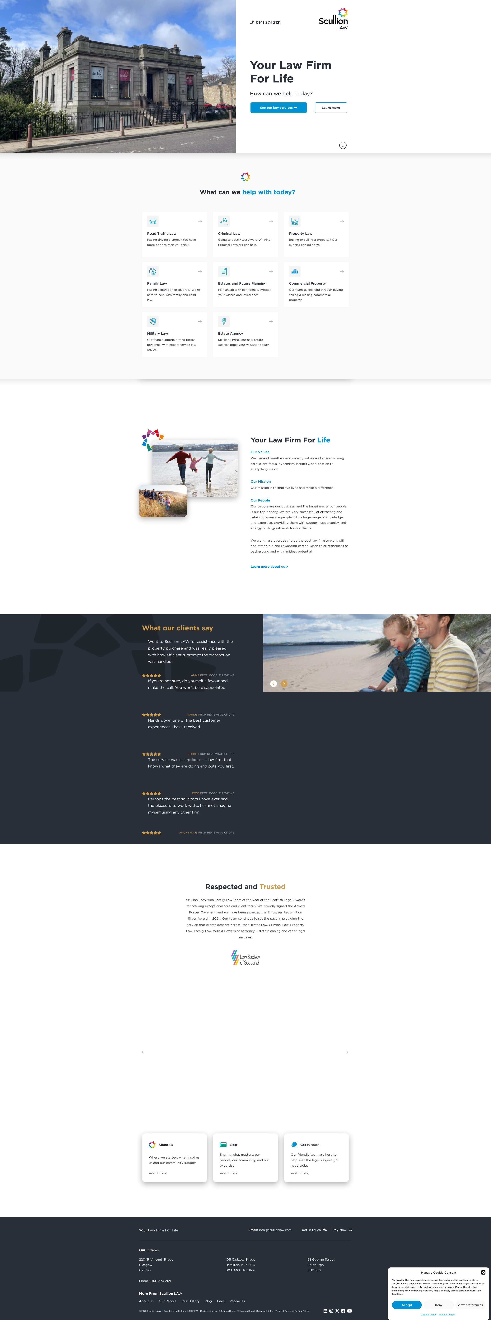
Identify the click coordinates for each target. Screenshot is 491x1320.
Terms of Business (284, 1311)
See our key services (277, 107)
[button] (483, 1272)
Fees (221, 1301)
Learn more (331, 107)
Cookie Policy (429, 1314)
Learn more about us (268, 566)
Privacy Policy (446, 1314)
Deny (438, 1304)
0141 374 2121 (161, 1281)
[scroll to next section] (343, 145)
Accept (407, 1304)
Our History (191, 1301)
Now (340, 1230)
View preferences (470, 1304)
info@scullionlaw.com (275, 1230)
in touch (312, 1230)
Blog (208, 1301)
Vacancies (237, 1301)
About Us (146, 1301)
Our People (167, 1301)
